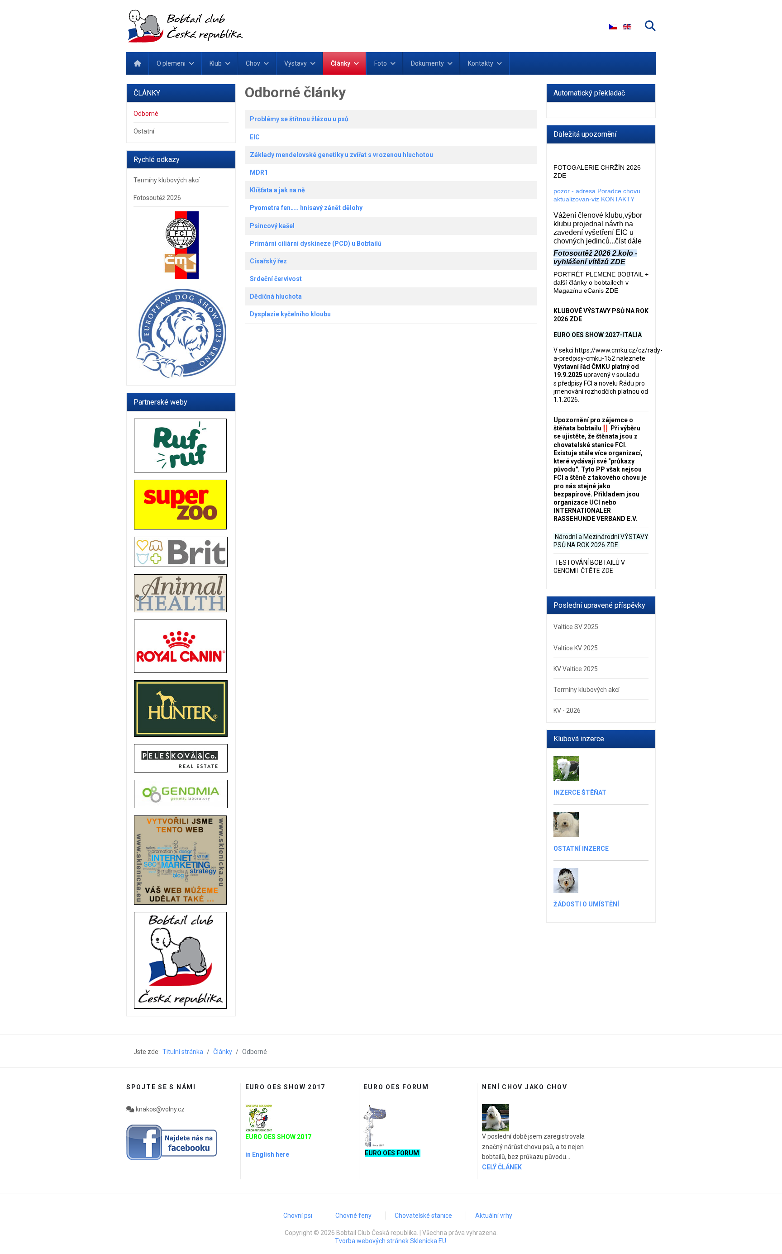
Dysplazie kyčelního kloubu (290, 314)
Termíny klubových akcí (167, 180)
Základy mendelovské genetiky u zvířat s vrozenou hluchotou (341, 154)
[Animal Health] (181, 593)
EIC (255, 137)
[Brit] (181, 552)
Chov (253, 63)
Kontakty (480, 63)
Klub (216, 63)
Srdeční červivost (276, 278)
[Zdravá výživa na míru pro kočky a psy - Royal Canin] (181, 646)
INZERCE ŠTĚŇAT (579, 792)
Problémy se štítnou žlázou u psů (299, 119)
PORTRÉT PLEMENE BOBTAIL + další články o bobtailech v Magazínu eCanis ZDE (600, 282)
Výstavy (295, 63)
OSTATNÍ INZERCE (581, 848)
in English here (267, 1154)
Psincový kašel (272, 225)
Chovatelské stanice (423, 1215)
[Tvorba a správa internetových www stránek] (181, 860)
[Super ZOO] (181, 505)
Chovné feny (353, 1215)
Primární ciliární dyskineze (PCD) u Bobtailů (315, 243)
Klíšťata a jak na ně (277, 190)
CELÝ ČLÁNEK (502, 1167)
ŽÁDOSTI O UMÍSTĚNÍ (586, 904)
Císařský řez (268, 261)
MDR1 (259, 172)
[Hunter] (181, 708)
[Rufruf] (181, 445)
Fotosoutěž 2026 (157, 197)
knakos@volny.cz (159, 1109)
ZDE (612, 544)
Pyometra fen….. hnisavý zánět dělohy (306, 207)
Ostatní (144, 131)
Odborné (146, 113)
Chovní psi (297, 1215)
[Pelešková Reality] (181, 758)
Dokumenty (427, 63)
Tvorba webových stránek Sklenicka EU (390, 1240)
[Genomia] (181, 794)
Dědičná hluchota (276, 296)
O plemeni (171, 63)
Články (340, 63)
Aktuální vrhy (493, 1215)
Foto (380, 63)
